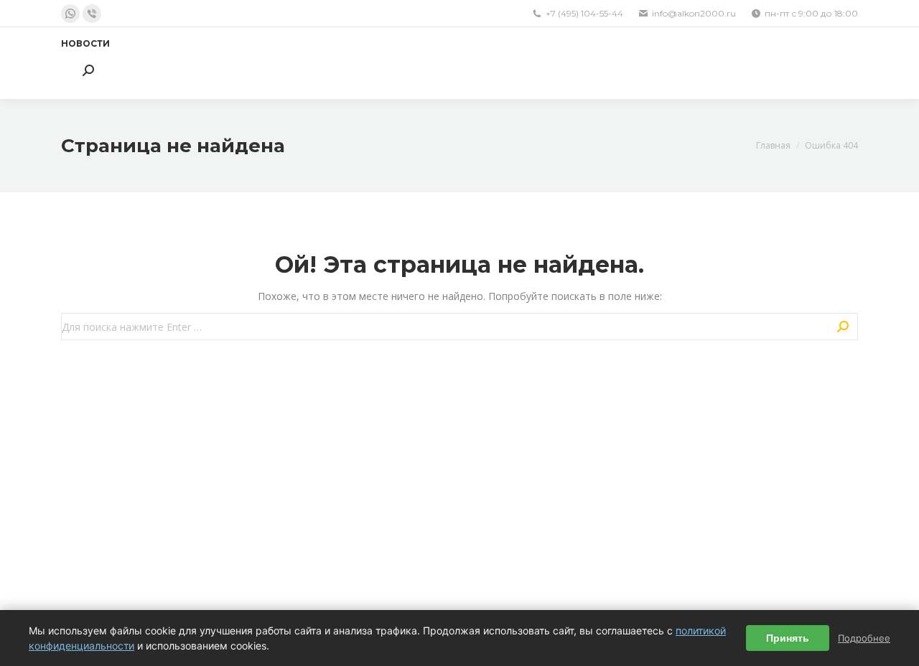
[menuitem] (85, 43)
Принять (787, 638)
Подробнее (864, 638)
